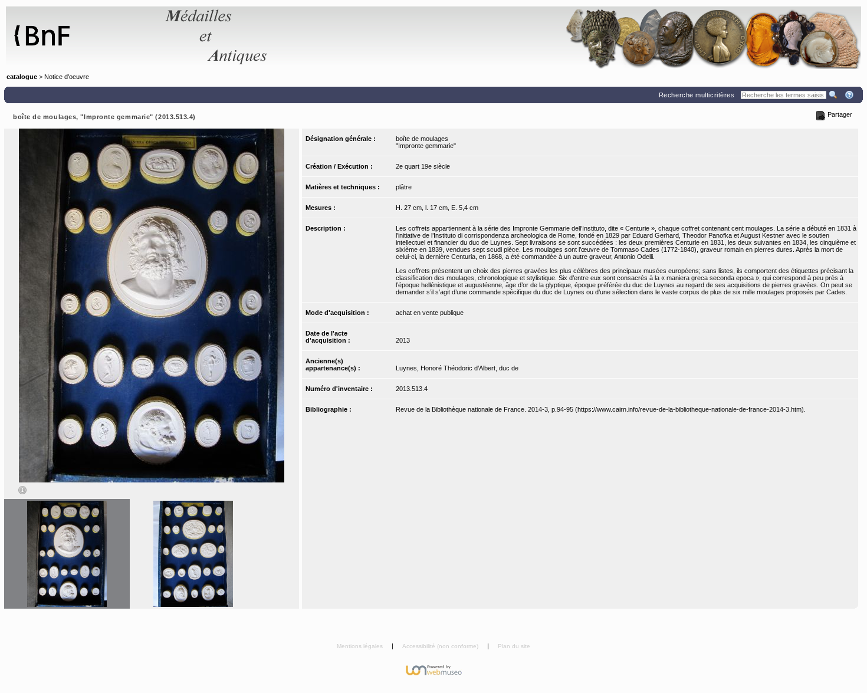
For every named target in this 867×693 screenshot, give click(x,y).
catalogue (21, 76)
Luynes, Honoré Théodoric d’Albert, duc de (457, 368)
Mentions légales (361, 646)
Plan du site (514, 646)
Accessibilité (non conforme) (441, 646)
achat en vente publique (430, 312)
